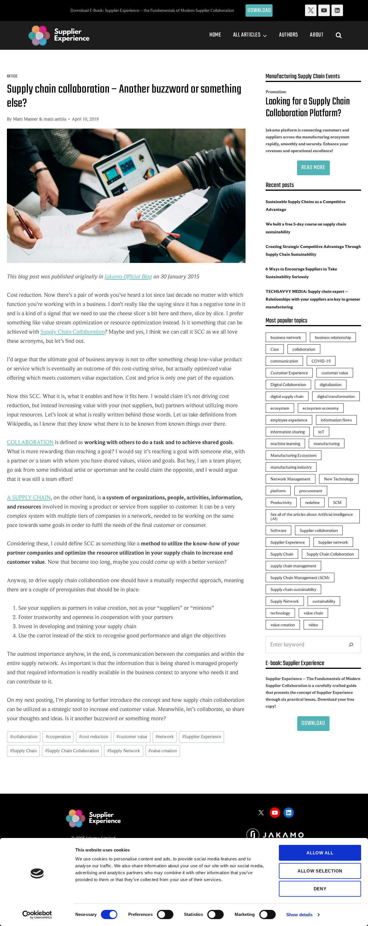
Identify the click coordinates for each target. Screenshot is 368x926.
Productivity (281, 502)
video (313, 624)
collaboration (23, 737)
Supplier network (333, 542)
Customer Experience (289, 372)
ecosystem (280, 408)
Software (278, 530)
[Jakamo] (275, 835)
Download (259, 10)
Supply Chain (23, 751)
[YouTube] (324, 10)
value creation (162, 751)
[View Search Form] (338, 35)
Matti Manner (25, 119)
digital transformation (336, 396)
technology (280, 613)
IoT (321, 431)
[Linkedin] (337, 10)
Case (275, 349)
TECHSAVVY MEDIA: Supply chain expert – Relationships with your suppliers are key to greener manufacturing (313, 299)
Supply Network (123, 751)
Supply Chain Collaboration (73, 331)
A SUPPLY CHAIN (29, 497)
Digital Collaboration (288, 384)
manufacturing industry (291, 467)
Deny (320, 888)
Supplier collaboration (319, 530)
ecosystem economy (321, 408)
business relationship (333, 337)
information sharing (288, 431)
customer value (131, 737)
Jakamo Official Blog (128, 276)
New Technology (339, 479)
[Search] (351, 644)
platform (278, 490)
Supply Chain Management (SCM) (300, 577)
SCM (337, 502)
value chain (313, 613)
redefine (312, 502)
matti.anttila (55, 119)
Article (12, 76)
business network (286, 337)
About (316, 35)
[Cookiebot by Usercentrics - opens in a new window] (37, 914)
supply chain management (293, 565)
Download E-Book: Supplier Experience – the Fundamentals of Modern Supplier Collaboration (152, 10)
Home (215, 35)
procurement (310, 490)
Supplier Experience (201, 737)
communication (284, 361)
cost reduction (93, 737)
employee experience (289, 420)
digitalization (331, 384)
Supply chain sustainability (293, 589)
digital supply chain (287, 396)
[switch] (165, 914)
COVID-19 (321, 361)
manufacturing (327, 443)
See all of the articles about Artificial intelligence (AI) (312, 516)
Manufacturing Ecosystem (294, 455)
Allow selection (320, 870)
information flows (336, 420)
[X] (311, 10)
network (165, 737)
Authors (288, 35)
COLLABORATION (30, 442)
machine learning (285, 443)
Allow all (320, 852)
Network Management (290, 479)
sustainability (324, 601)
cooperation (58, 737)
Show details (299, 914)
